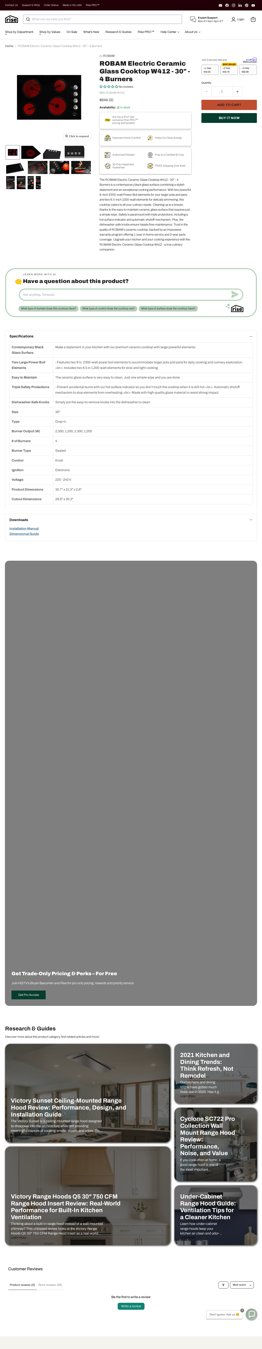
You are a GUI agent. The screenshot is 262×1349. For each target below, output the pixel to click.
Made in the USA (72, 5)
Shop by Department (19, 32)
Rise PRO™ (92, 5)
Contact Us (11, 5)
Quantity (206, 82)
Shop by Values (49, 32)
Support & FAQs (31, 5)
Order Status (51, 5)
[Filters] (223, 1285)
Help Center (168, 32)
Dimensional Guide (24, 534)
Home (9, 46)
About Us (191, 32)
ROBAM (109, 55)
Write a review (131, 1306)
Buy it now (229, 118)
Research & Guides (118, 32)
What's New (91, 32)
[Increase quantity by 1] (238, 91)
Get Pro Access (28, 994)
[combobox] (102, 19)
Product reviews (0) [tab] (22, 1284)
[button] (238, 19)
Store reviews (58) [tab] (50, 1284)
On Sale (72, 32)
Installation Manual (24, 528)
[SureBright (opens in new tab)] (251, 59)
